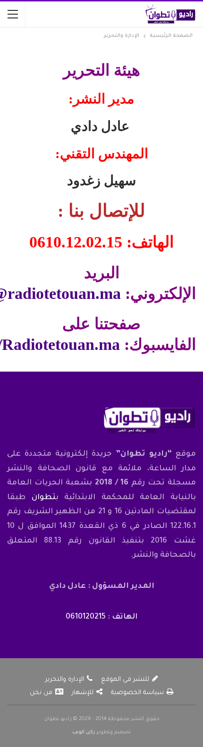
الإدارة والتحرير (64, 679)
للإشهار (82, 692)
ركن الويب (83, 732)
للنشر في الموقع (125, 679)
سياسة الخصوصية (137, 692)
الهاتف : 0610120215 (101, 617)
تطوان (44, 497)
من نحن (41, 692)
